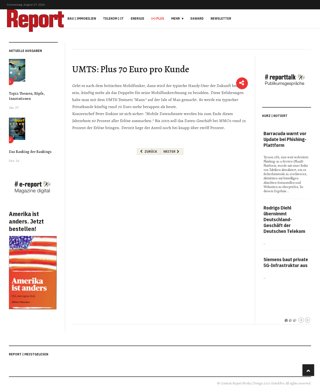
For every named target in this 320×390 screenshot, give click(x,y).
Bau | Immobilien (81, 18)
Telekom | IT (113, 18)
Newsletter (221, 18)
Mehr (175, 18)
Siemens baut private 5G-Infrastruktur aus (286, 262)
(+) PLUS (157, 18)
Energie (137, 18)
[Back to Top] (308, 370)
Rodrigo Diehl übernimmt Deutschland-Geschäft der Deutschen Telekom (284, 219)
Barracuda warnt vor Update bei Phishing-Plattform (285, 139)
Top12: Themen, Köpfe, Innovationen (27, 96)
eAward (197, 18)
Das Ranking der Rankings (30, 151)
